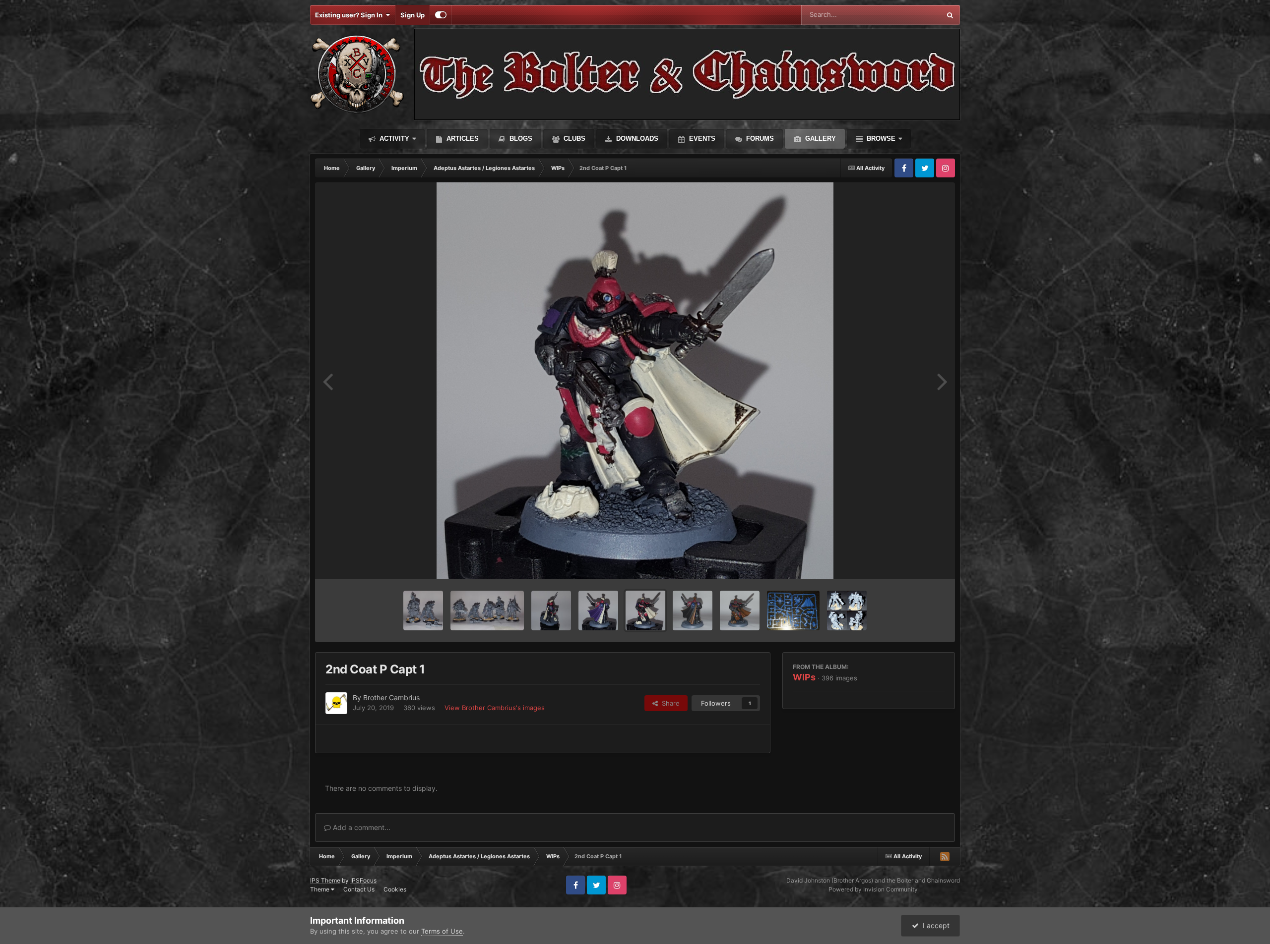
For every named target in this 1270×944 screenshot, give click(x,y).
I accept (934, 925)
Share (669, 703)
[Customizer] (440, 15)
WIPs (804, 677)
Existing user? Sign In (350, 15)
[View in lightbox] (635, 380)
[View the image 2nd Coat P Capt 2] (598, 610)
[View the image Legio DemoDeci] (423, 610)
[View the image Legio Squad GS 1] (487, 610)
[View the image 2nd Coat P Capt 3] (551, 610)
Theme (320, 889)
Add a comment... (360, 827)
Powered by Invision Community (873, 889)
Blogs (520, 138)
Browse (880, 138)
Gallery (819, 138)
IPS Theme (325, 880)
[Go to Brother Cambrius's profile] (336, 703)
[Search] (950, 15)
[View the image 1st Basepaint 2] (692, 610)
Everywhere (910, 14)
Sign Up (412, 15)
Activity (393, 138)
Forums (759, 138)
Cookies (394, 889)
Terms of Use (442, 931)
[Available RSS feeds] (944, 856)
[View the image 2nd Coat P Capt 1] (645, 610)
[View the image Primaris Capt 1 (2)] (793, 610)
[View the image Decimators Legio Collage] (847, 610)
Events (701, 138)
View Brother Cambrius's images (494, 708)
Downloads (636, 138)
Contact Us (359, 889)
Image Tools (914, 561)
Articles (461, 138)
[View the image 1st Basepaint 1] (740, 610)
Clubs (573, 138)
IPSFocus (363, 880)
